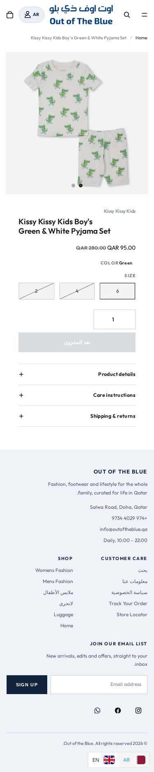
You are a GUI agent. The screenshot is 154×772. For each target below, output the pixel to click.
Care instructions (114, 395)
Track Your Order (128, 603)
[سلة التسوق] (10, 15)
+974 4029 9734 (129, 518)
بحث (142, 570)
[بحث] (127, 15)
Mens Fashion (58, 581)
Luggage (63, 614)
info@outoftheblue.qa (123, 529)
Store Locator (132, 614)
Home (141, 38)
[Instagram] (138, 710)
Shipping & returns (113, 416)
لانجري (66, 603)
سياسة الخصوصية (129, 592)
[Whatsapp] (97, 710)
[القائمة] (144, 14)
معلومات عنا (134, 581)
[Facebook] (118, 710)
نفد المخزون (77, 342)
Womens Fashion (54, 570)
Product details (117, 374)
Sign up (27, 684)
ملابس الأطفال (58, 592)
